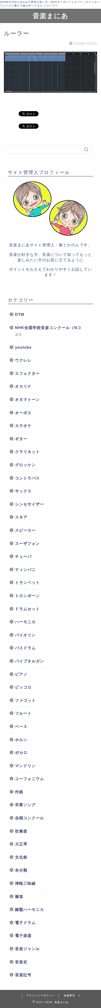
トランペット (27, 582)
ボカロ (21, 752)
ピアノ (21, 674)
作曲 (19, 792)
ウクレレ (23, 360)
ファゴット (25, 700)
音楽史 (21, 962)
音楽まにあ (50, 15)
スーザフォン (27, 543)
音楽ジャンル (27, 948)
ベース (21, 726)
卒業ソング (25, 805)
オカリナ (23, 386)
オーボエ (23, 412)
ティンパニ (25, 569)
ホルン (21, 739)
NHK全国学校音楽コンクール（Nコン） (48, 331)
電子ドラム (25, 922)
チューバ (25, 556)
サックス (23, 491)
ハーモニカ (25, 622)
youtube (23, 347)
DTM (19, 314)
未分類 (21, 870)
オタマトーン (27, 399)
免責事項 (69, 995)
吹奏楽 (21, 831)
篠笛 (19, 896)
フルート (23, 713)
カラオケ (23, 425)
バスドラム (25, 648)
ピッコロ (23, 687)
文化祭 (21, 857)
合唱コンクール (29, 818)
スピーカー (25, 530)
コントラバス (27, 478)
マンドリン (25, 765)
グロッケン (25, 465)
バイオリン (25, 635)
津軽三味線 (25, 883)
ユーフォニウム (29, 778)
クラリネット (27, 451)
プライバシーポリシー (40, 995)
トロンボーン (27, 595)
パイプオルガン (29, 661)
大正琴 (21, 844)
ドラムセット (27, 609)
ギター (21, 439)
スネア (21, 517)
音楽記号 (23, 975)
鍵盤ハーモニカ (29, 909)
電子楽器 (23, 935)
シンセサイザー (29, 504)
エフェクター (27, 373)
